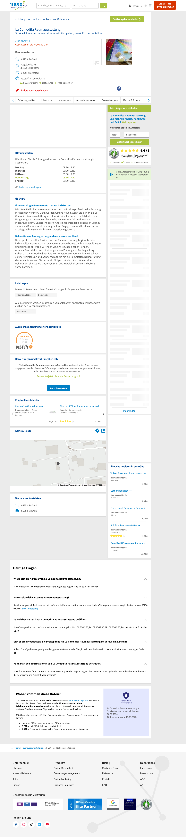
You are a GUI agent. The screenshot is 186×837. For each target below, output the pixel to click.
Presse (16, 785)
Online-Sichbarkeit (63, 768)
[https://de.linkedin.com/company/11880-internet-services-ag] (39, 824)
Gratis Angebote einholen (126, 19)
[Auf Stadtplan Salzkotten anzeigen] (103, 430)
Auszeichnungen (86, 100)
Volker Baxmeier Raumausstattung (129, 473)
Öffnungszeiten (27, 100)
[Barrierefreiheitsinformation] (146, 5)
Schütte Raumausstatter (123, 525)
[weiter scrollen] (148, 100)
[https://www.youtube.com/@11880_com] (47, 824)
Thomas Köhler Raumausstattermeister (80, 406)
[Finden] (103, 5)
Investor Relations (22, 773)
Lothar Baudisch (119, 490)
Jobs (15, 779)
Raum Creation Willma (27, 406)
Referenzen (108, 773)
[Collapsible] (145, 579)
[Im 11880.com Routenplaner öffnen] (97, 430)
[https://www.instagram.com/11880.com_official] (23, 824)
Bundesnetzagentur (78, 700)
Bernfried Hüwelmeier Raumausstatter (129, 543)
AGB (142, 779)
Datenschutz (146, 773)
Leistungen (64, 100)
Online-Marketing (62, 779)
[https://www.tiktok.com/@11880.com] (31, 824)
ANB (142, 785)
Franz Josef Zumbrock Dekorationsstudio (129, 508)
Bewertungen (110, 100)
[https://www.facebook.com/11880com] (16, 824)
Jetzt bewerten (58, 388)
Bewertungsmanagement (67, 773)
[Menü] (151, 5)
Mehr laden (129, 410)
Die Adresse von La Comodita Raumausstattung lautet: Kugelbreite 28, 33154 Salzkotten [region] (56, 586)
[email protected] (29, 608)
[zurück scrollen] (12, 100)
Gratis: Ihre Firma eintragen (165, 5)
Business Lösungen (64, 785)
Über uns (46, 100)
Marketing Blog (110, 768)
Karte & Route (131, 100)
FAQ (104, 785)
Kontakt (106, 779)
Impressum (146, 768)
